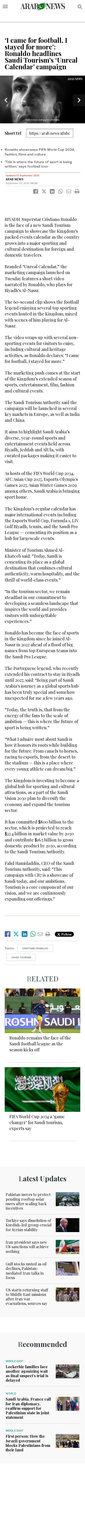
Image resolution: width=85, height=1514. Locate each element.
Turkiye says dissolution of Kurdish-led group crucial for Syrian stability (28, 1225)
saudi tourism (21, 957)
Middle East (14, 1361)
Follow (66, 934)
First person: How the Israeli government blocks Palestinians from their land (28, 1443)
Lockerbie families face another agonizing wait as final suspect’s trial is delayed (27, 1373)
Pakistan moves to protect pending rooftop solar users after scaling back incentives (28, 1201)
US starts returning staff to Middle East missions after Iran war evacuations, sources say (27, 1296)
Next (79, 100)
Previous (6, 100)
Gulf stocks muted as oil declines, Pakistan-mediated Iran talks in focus (26, 1270)
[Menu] (5, 6)
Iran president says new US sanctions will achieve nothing (27, 1247)
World (11, 1393)
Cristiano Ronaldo (35, 948)
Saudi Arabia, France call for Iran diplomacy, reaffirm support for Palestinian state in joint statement (28, 1408)
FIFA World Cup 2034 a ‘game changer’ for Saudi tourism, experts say (37, 1122)
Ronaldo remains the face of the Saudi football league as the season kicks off (40, 1043)
